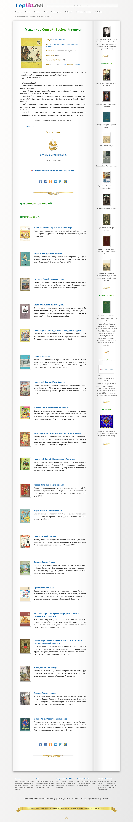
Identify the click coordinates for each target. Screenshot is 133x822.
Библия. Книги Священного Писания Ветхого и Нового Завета (106, 251)
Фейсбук (83, 799)
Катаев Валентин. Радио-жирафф (49, 485)
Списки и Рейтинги (84, 12)
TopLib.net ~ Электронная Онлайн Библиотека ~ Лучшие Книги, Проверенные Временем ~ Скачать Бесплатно (68, 808)
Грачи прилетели (42, 356)
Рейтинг (68, 12)
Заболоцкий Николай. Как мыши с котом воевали (57, 433)
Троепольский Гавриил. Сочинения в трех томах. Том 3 (106, 318)
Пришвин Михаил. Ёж (44, 588)
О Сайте (98, 12)
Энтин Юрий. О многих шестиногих (50, 719)
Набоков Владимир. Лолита (106, 208)
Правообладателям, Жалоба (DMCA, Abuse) (39, 799)
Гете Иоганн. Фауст (106, 146)
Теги (46, 12)
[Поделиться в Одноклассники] (50, 181)
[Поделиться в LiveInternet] (60, 181)
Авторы (37, 12)
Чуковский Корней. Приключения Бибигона (54, 459)
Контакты (105, 799)
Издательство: (51, 51)
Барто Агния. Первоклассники (48, 510)
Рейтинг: (49, 60)
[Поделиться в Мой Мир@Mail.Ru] (65, 181)
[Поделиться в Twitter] (55, 181)
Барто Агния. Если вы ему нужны (49, 305)
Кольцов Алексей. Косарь (45, 667)
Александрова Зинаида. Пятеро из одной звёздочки (58, 330)
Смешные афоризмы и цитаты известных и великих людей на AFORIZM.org (106, 433)
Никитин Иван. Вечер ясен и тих (49, 279)
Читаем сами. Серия (57, 44)
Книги (27, 12)
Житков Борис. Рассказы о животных (51, 407)
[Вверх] (66, 818)
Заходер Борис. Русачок (45, 562)
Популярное (56, 12)
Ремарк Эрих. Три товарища (106, 166)
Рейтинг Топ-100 (83, 779)
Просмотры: (50, 55)
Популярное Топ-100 (64, 779)
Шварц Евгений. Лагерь (45, 536)
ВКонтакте (75, 799)
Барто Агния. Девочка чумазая (48, 253)
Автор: (48, 40)
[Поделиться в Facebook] (45, 181)
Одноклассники (93, 799)
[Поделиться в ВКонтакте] (40, 181)
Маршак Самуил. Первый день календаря (53, 227)
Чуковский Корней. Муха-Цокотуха (50, 382)
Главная (18, 12)
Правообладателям (53, 161)
